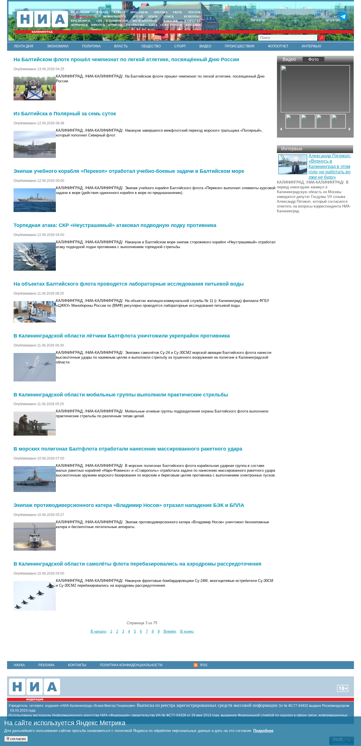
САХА (153, 25)
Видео (205, 46)
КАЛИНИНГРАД (82, 16)
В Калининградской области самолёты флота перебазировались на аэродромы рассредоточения (137, 564)
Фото (313, 59)
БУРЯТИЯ (115, 25)
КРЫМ (152, 16)
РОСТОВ (194, 12)
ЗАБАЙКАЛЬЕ (136, 25)
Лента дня (23, 46)
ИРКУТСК (98, 25)
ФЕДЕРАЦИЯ (80, 12)
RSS (203, 665)
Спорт (180, 46)
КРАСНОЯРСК (80, 20)
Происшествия (239, 46)
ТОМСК (169, 16)
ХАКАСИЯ (169, 20)
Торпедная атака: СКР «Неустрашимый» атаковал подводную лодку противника (115, 225)
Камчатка (192, 20)
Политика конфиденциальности (131, 665)
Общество (151, 46)
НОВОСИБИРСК (114, 16)
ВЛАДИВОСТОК (117, 20)
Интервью (311, 46)
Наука (19, 665)
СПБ (99, 20)
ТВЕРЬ (177, 12)
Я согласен (16, 739)
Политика (91, 46)
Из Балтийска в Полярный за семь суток (65, 113)
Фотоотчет (278, 46)
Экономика (58, 46)
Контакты (77, 665)
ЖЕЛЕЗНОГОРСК (145, 20)
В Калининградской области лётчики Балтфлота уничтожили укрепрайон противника (122, 336)
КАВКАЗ (119, 12)
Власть (121, 46)
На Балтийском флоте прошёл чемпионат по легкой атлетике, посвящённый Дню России (126, 59)
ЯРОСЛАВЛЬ (139, 12)
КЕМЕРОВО (192, 16)
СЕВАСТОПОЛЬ (171, 25)
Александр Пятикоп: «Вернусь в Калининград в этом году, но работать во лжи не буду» (330, 166)
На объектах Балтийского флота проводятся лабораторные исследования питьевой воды (129, 284)
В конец (186, 631)
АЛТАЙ (138, 16)
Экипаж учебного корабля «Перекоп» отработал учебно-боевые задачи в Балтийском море (129, 171)
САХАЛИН (193, 25)
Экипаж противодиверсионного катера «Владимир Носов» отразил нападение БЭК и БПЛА (129, 505)
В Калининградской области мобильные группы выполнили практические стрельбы (121, 395)
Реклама (46, 665)
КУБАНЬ (102, 12)
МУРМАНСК (79, 25)
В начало (98, 631)
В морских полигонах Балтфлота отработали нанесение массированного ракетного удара (128, 449)
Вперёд (170, 631)
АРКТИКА (161, 12)
